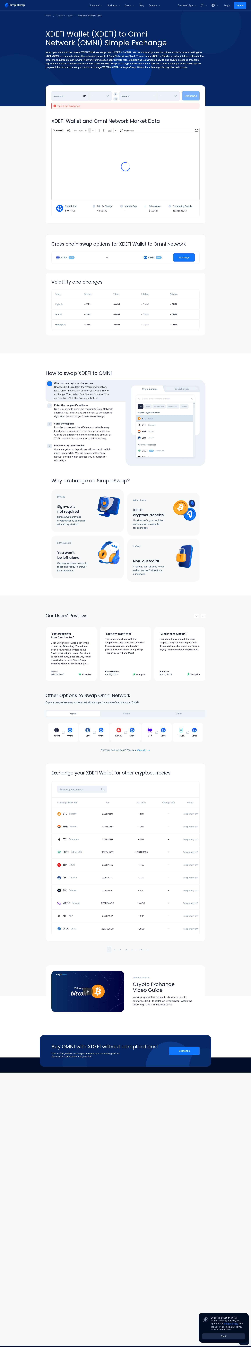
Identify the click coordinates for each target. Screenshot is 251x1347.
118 (141, 949)
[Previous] (196, 616)
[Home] (45, 5)
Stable (126, 713)
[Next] (203, 616)
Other (179, 713)
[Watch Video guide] (88, 991)
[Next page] (147, 949)
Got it (223, 1336)
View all (141, 750)
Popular (73, 713)
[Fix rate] (115, 93)
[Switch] (115, 99)
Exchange (184, 1050)
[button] (86, 391)
